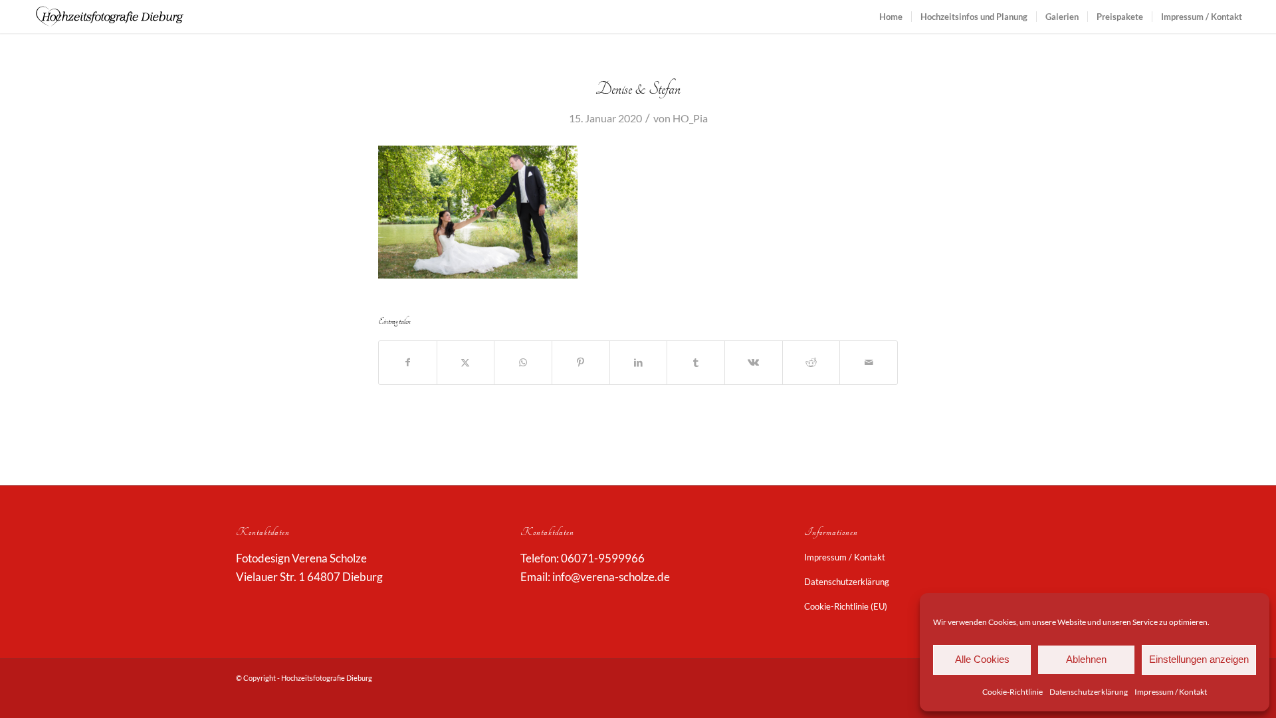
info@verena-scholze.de (611, 577)
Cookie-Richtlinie (1012, 692)
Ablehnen (1086, 659)
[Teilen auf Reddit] (811, 362)
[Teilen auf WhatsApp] (523, 362)
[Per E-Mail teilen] (868, 362)
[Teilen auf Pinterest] (580, 362)
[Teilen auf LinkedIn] (638, 362)
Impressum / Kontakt (1170, 692)
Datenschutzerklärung (1088, 692)
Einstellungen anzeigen (1199, 659)
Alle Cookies (982, 659)
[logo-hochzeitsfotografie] (109, 16)
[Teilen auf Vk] (753, 362)
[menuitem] (891, 16)
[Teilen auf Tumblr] (695, 362)
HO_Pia (690, 118)
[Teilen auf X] (465, 362)
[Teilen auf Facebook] (408, 362)
